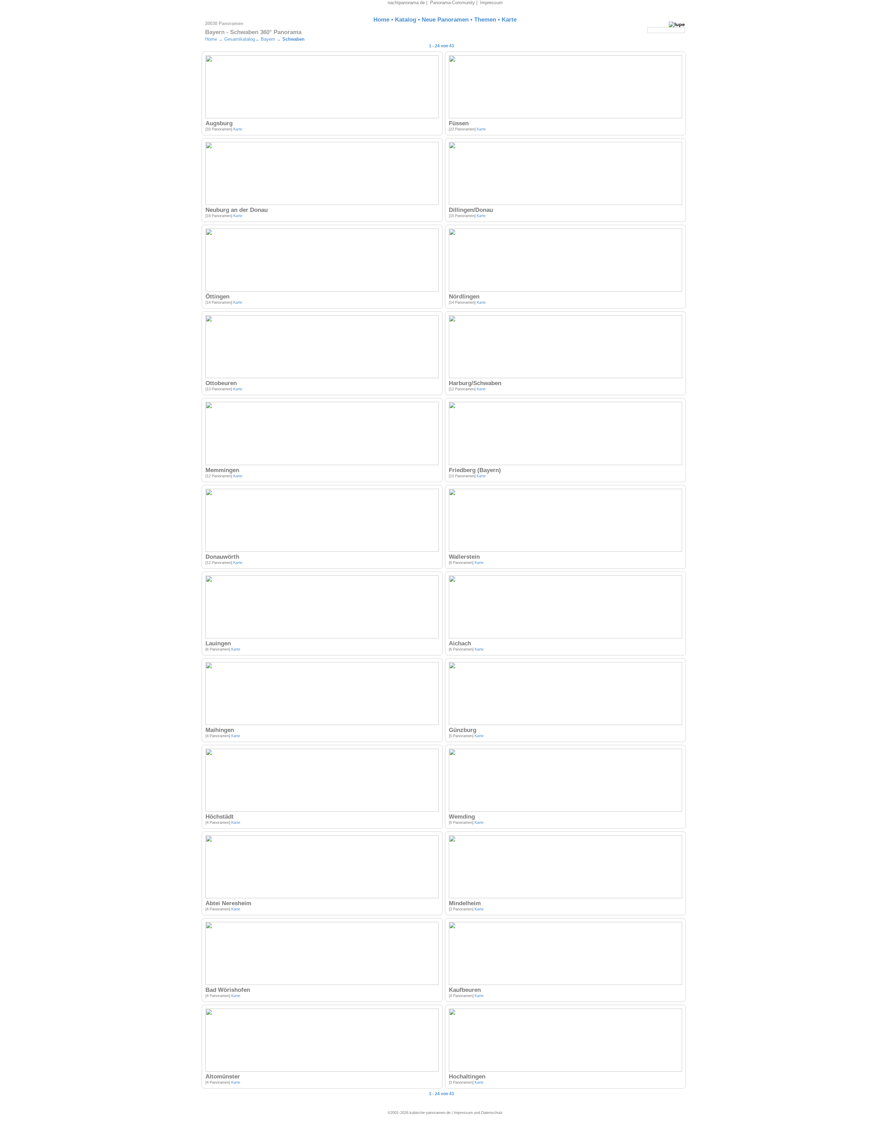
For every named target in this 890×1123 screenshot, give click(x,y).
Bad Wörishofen (227, 990)
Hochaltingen (467, 1076)
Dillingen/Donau (471, 210)
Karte (509, 19)
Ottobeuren (221, 383)
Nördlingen (464, 296)
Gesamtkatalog (239, 39)
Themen (485, 19)
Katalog (405, 19)
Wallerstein (464, 556)
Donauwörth (222, 556)
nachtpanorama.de (406, 2)
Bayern (268, 39)
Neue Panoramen (445, 19)
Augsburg (219, 123)
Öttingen (217, 296)
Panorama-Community (452, 2)
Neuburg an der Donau (236, 210)
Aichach (460, 643)
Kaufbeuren (465, 990)
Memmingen (222, 470)
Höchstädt (219, 816)
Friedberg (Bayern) (475, 470)
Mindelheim (465, 903)
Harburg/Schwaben (475, 383)
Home (381, 19)
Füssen (459, 123)
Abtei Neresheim (228, 903)
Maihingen (219, 730)
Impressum (491, 2)
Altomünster (222, 1076)
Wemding (462, 816)
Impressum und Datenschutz (478, 1112)
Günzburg (462, 730)
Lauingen (218, 643)
